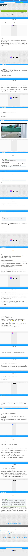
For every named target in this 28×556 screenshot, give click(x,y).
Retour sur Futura (7, 0)
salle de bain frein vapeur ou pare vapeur (5, 533)
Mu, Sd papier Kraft (2, 527)
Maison (5, 537)
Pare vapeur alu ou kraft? (3, 528)
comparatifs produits (15, 537)
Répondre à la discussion (14, 10)
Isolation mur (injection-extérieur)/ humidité (12, 523)
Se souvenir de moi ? (18, 2)
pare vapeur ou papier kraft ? (4, 530)
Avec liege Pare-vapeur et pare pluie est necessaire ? (6, 531)
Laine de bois (19, 523)
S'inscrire (20, 0)
